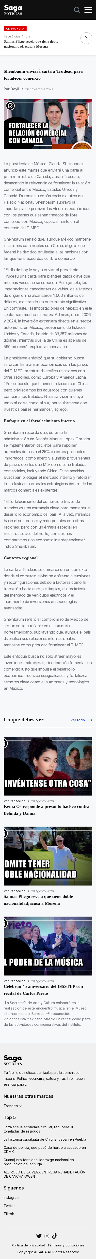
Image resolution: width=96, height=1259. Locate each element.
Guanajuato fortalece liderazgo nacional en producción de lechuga (39, 1162)
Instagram (11, 1197)
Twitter (9, 1206)
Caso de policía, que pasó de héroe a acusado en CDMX (45, 1149)
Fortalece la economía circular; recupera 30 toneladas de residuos (39, 1129)
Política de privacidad (28, 1245)
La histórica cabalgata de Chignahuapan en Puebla (45, 1139)
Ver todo (77, 720)
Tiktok (9, 1214)
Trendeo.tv (13, 1106)
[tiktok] (54, 1236)
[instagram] (39, 1236)
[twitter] (47, 1236)
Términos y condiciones (66, 1245)
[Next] (86, 38)
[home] (13, 9)
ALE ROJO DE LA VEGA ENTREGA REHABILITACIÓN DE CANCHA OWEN (44, 1174)
